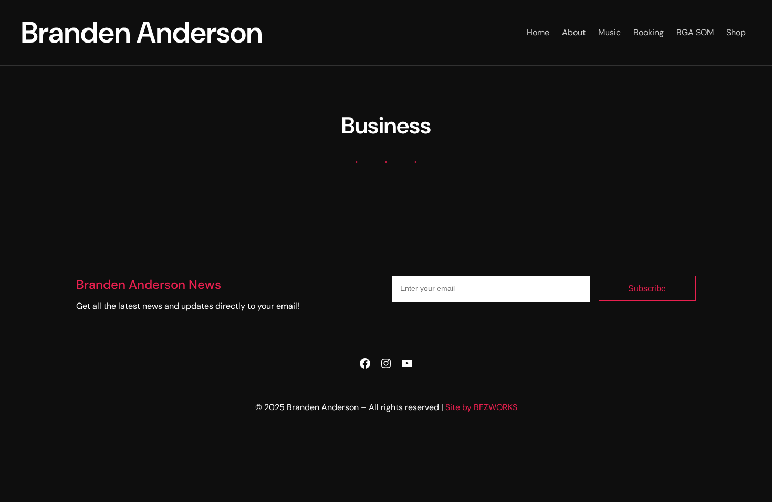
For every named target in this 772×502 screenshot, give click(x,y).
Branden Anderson (142, 32)
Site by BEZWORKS (481, 407)
